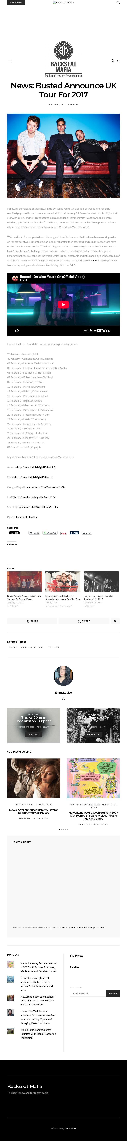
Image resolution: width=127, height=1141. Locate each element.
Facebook (22, 516)
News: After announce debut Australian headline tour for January (33, 811)
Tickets (95, 260)
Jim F (102, 727)
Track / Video (33, 714)
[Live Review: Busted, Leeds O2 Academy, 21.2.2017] (101, 581)
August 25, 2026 (41, 818)
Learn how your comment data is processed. (81, 927)
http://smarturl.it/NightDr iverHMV (34, 497)
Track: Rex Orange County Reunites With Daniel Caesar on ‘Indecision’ (38, 1033)
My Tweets (76, 955)
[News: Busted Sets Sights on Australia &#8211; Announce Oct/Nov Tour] (62, 581)
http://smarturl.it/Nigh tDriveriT (33, 477)
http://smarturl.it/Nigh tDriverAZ (36, 467)
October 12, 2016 (56, 104)
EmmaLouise (73, 104)
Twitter (33, 516)
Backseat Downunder (26, 805)
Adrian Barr (43, 727)
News (50, 805)
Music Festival (109, 805)
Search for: (76, 988)
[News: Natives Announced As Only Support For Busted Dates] (24, 581)
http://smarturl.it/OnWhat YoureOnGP (43, 487)
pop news (54, 647)
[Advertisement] (63, 30)
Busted (11, 516)
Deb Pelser (24, 818)
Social (74, 966)
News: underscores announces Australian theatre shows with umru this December (38, 1000)
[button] (118, 60)
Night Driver (28, 647)
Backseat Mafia (24, 1086)
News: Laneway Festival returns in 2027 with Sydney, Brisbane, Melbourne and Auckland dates (93, 815)
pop (42, 647)
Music (42, 805)
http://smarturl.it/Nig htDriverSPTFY (37, 506)
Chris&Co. (70, 1128)
